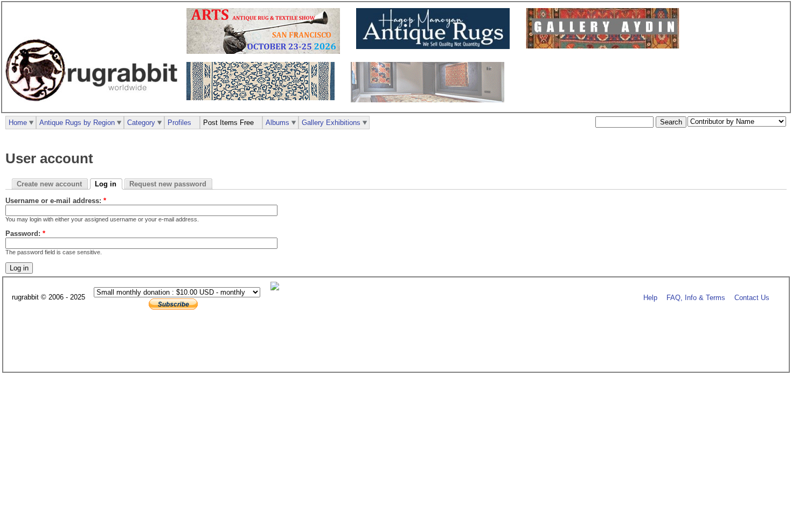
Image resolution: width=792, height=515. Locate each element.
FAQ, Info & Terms (695, 298)
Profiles (179, 123)
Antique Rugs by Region (77, 123)
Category (141, 123)
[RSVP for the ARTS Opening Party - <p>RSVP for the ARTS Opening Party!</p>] (277, 288)
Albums (277, 123)
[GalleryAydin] (605, 46)
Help (650, 298)
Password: (25, 233)
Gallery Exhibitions (331, 123)
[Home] (94, 107)
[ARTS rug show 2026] (265, 51)
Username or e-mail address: (55, 201)
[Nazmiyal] (263, 98)
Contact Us (751, 298)
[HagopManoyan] (435, 47)
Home (18, 123)
